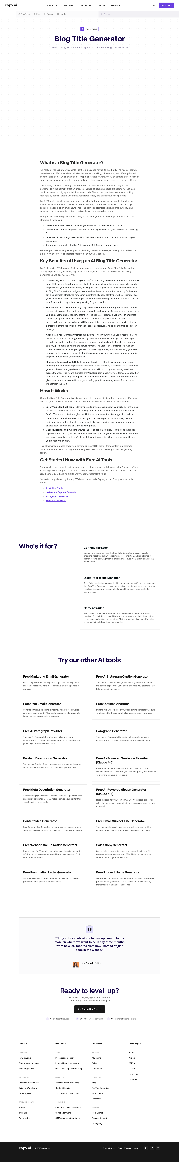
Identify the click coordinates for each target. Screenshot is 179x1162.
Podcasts (132, 1079)
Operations (97, 1068)
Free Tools (133, 1074)
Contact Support (99, 1118)
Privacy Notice (109, 1148)
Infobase (23, 1113)
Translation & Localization (67, 1093)
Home (131, 1052)
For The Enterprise (100, 1088)
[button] (52, 5)
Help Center (97, 1113)
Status (136, 1148)
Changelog (97, 1123)
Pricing (102, 5)
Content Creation (63, 1088)
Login (153, 5)
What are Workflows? (29, 1082)
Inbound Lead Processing (67, 1063)
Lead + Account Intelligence (68, 1107)
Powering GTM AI (27, 1068)
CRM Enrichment (63, 1113)
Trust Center (97, 1093)
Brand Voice (24, 1118)
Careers (132, 1068)
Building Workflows (28, 1088)
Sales (94, 1063)
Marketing (96, 1058)
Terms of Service (124, 1148)
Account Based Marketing (67, 1082)
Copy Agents (25, 1093)
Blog (94, 1082)
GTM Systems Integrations (67, 1118)
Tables (22, 1107)
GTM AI (131, 1063)
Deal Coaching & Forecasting (68, 1068)
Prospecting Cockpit (64, 1058)
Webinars (96, 1098)
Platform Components (29, 1063)
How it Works (25, 1058)
